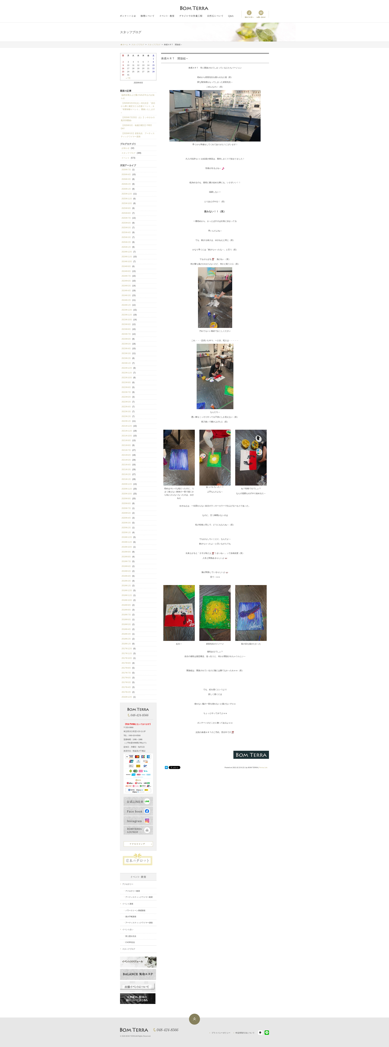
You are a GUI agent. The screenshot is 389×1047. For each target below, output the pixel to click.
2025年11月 (127, 199)
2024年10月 (127, 261)
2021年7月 (126, 450)
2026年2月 (126, 184)
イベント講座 (127, 904)
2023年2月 (126, 358)
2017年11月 (127, 653)
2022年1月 (126, 421)
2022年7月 (126, 392)
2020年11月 (127, 489)
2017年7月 (126, 673)
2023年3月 (126, 353)
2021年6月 (126, 455)
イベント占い (127, 929)
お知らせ (125, 148)
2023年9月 (126, 324)
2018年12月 (127, 590)
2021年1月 (126, 479)
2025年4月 (126, 232)
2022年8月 (126, 387)
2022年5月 (126, 402)
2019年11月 (127, 542)
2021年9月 (126, 440)
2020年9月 (126, 498)
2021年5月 (126, 460)
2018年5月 (126, 624)
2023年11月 (127, 315)
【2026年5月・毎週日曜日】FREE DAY (136, 127)
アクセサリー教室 (132, 891)
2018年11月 (127, 595)
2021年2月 (126, 474)
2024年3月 (126, 295)
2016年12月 (127, 697)
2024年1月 (126, 305)
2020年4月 (126, 518)
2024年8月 (126, 271)
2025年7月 (126, 218)
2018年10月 (127, 600)
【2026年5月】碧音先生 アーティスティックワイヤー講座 (138, 135)
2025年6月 (126, 223)
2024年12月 (127, 252)
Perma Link (263, 767)
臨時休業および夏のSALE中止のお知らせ (137, 96)
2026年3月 (126, 179)
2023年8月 (126, 329)
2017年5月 (126, 682)
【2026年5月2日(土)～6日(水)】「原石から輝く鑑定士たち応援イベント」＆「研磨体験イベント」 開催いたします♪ (138, 108)
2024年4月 (126, 290)
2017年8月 (126, 668)
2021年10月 (127, 436)
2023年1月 (126, 363)
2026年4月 (126, 174)
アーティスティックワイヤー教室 (139, 897)
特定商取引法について (245, 1033)
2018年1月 (126, 644)
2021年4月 (126, 464)
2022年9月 (126, 382)
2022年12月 (127, 368)
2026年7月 (126, 169)
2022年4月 (126, 407)
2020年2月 (126, 527)
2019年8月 (126, 557)
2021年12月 (127, 426)
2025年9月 (126, 208)
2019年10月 (127, 547)
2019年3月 (126, 581)
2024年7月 (126, 276)
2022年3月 (126, 411)
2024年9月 (126, 266)
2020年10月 (127, 494)
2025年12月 (127, 194)
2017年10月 (127, 658)
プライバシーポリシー (221, 1033)
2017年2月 (126, 692)
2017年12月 (127, 648)
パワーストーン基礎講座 (135, 910)
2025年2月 (126, 242)
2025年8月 (126, 213)
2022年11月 (127, 373)
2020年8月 (126, 503)
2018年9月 (126, 605)
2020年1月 (126, 532)
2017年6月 (126, 677)
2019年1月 (126, 585)
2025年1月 (126, 247)
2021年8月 (126, 445)
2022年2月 (126, 416)
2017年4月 (126, 687)
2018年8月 (126, 610)
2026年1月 (126, 189)
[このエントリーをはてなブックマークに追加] (166, 767)
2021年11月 (127, 431)
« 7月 (128, 78)
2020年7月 (126, 508)
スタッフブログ (128, 153)
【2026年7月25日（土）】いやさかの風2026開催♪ (138, 119)
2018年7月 (126, 615)
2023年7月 (126, 334)
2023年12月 (127, 310)
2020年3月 (126, 523)
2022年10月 (127, 377)
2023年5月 (126, 344)
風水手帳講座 (130, 917)
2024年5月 (126, 286)
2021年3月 (126, 469)
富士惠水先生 (130, 936)
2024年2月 (126, 300)
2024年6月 (126, 281)
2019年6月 (126, 566)
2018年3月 (126, 634)
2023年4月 (126, 348)
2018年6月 (126, 619)
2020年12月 (127, 484)
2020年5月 (126, 513)
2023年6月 (126, 339)
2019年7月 (126, 561)
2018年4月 (126, 629)
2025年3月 (126, 237)
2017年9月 (126, 663)
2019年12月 (127, 537)
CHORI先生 (130, 942)
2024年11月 (127, 256)
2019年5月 (126, 571)
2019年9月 (126, 552)
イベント (125, 158)
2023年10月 (127, 319)
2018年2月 (126, 639)
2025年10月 (127, 203)
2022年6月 (126, 397)
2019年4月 (126, 576)
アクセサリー (127, 884)
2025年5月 (126, 227)
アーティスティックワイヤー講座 (139, 923)
